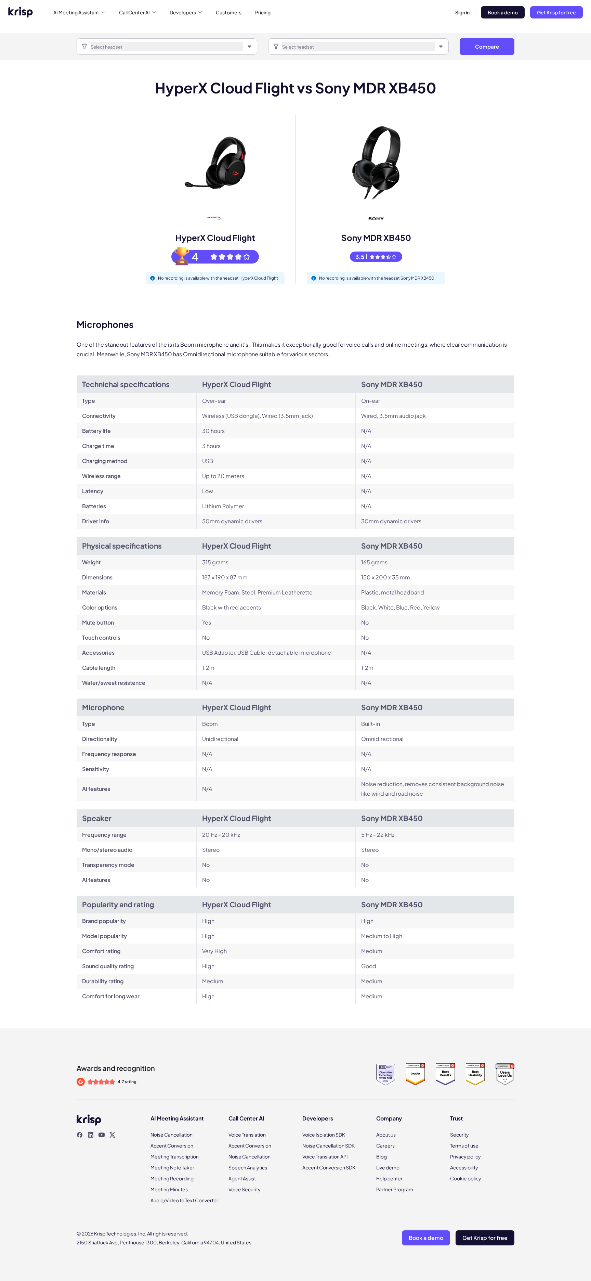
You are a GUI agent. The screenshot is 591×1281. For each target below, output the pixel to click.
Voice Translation (247, 1134)
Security (459, 1134)
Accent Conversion (171, 1145)
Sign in (462, 12)
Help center (389, 1178)
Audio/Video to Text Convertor (184, 1200)
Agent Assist (242, 1178)
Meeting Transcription (174, 1156)
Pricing (263, 12)
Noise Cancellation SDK (328, 1145)
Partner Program (394, 1189)
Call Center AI (134, 12)
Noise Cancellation (171, 1134)
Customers (228, 12)
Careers (385, 1145)
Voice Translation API (325, 1156)
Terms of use (464, 1145)
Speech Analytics (247, 1167)
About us (386, 1134)
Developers (183, 12)
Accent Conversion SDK (328, 1167)
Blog (381, 1156)
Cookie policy (465, 1178)
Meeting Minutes (169, 1189)
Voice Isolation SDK (323, 1134)
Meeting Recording (172, 1178)
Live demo (387, 1167)
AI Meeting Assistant (76, 12)
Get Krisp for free (556, 12)
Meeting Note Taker (172, 1167)
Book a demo (503, 12)
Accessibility (464, 1167)
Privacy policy (465, 1156)
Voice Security (244, 1189)
